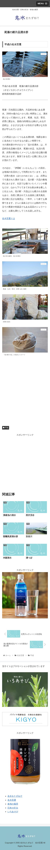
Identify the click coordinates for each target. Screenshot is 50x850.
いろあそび (12, 811)
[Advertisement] (25, 462)
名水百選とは (8, 218)
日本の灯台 (12, 808)
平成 (6, 428)
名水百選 (11, 800)
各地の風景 (12, 804)
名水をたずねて (14, 796)
